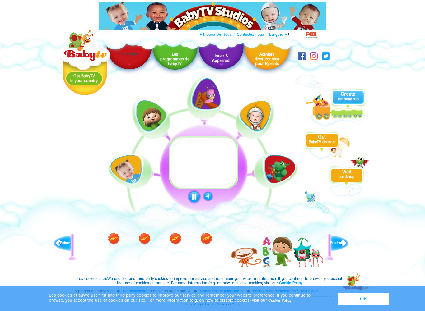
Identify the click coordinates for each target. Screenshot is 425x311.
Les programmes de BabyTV (174, 59)
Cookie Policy (290, 283)
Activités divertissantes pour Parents (267, 59)
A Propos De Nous (215, 34)
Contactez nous (250, 34)
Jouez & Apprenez (221, 58)
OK (363, 299)
